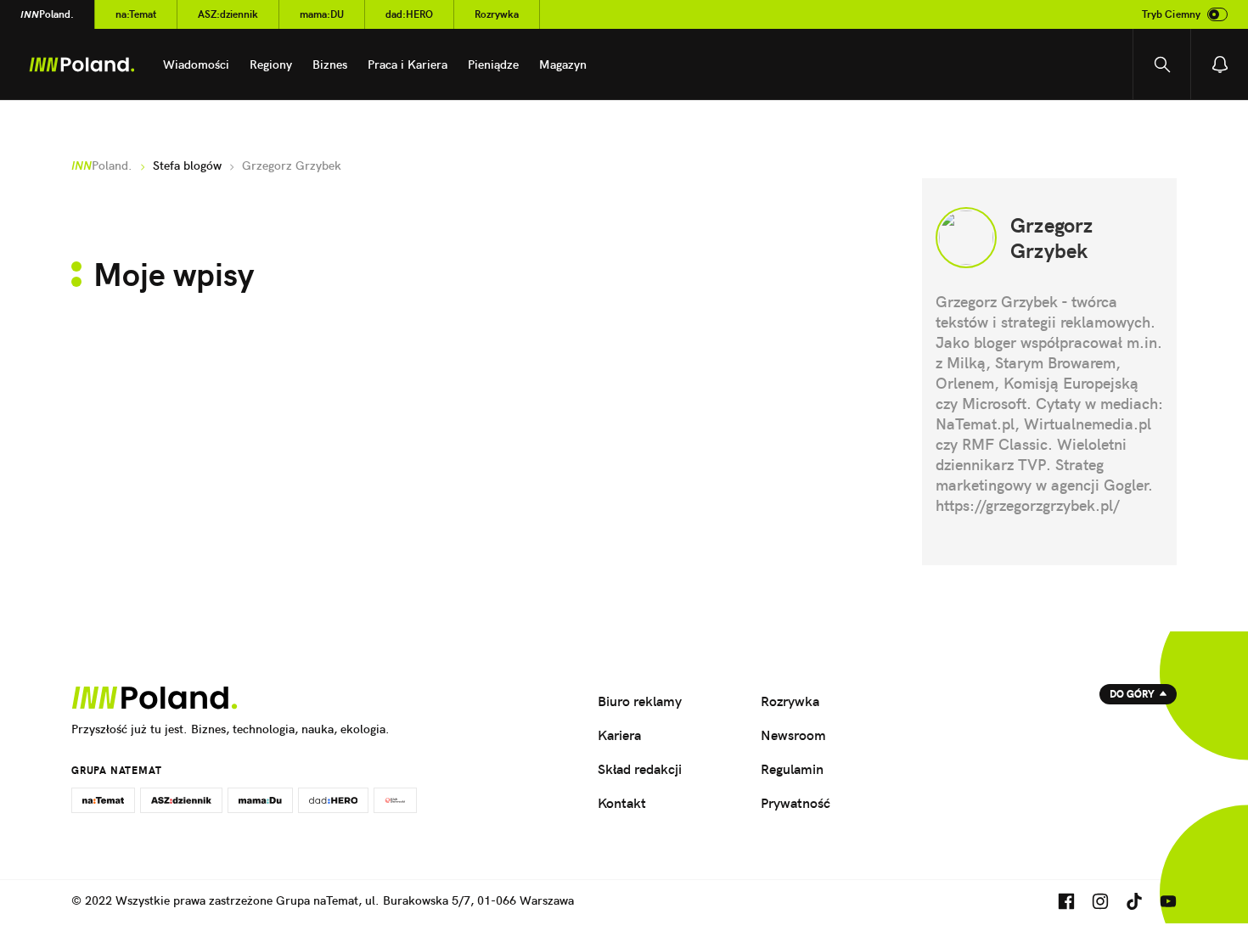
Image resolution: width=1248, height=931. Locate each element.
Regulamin (792, 768)
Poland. (47, 14)
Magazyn (563, 64)
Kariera (619, 734)
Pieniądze (493, 64)
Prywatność (795, 802)
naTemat (135, 14)
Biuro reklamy (640, 701)
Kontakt (622, 802)
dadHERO (409, 14)
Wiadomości (196, 64)
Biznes (329, 64)
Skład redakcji (640, 768)
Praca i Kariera (407, 64)
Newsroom (793, 734)
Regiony (271, 64)
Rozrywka (497, 14)
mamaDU (322, 14)
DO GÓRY (1132, 693)
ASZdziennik (228, 14)
